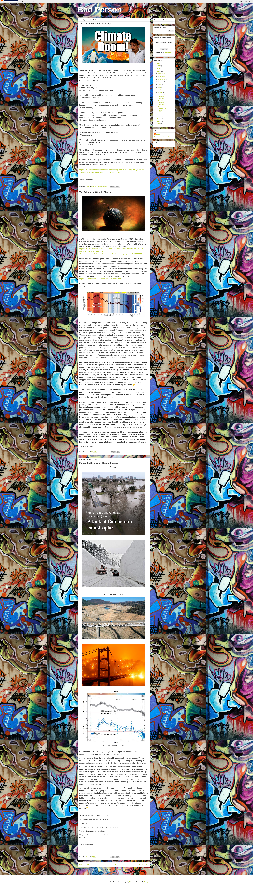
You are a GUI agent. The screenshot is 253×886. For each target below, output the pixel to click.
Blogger (146, 882)
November (161, 76)
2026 (158, 63)
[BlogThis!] (113, 187)
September (162, 79)
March (160, 92)
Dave (158, 134)
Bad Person (100, 9)
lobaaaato (132, 882)
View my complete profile (162, 137)
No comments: (103, 186)
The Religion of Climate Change (95, 192)
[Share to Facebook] (117, 187)
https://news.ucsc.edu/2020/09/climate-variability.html (100, 279)
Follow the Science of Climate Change (98, 463)
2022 (158, 116)
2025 (158, 66)
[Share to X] (115, 187)
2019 (158, 124)
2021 (158, 118)
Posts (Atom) (118, 869)
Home (114, 864)
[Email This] (111, 187)
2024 (158, 68)
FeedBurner (168, 52)
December (161, 73)
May (159, 87)
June (160, 84)
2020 (158, 121)
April (159, 90)
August (160, 82)
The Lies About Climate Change (95, 23)
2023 (158, 71)
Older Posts (143, 864)
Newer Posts (84, 864)
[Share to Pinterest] (119, 187)
